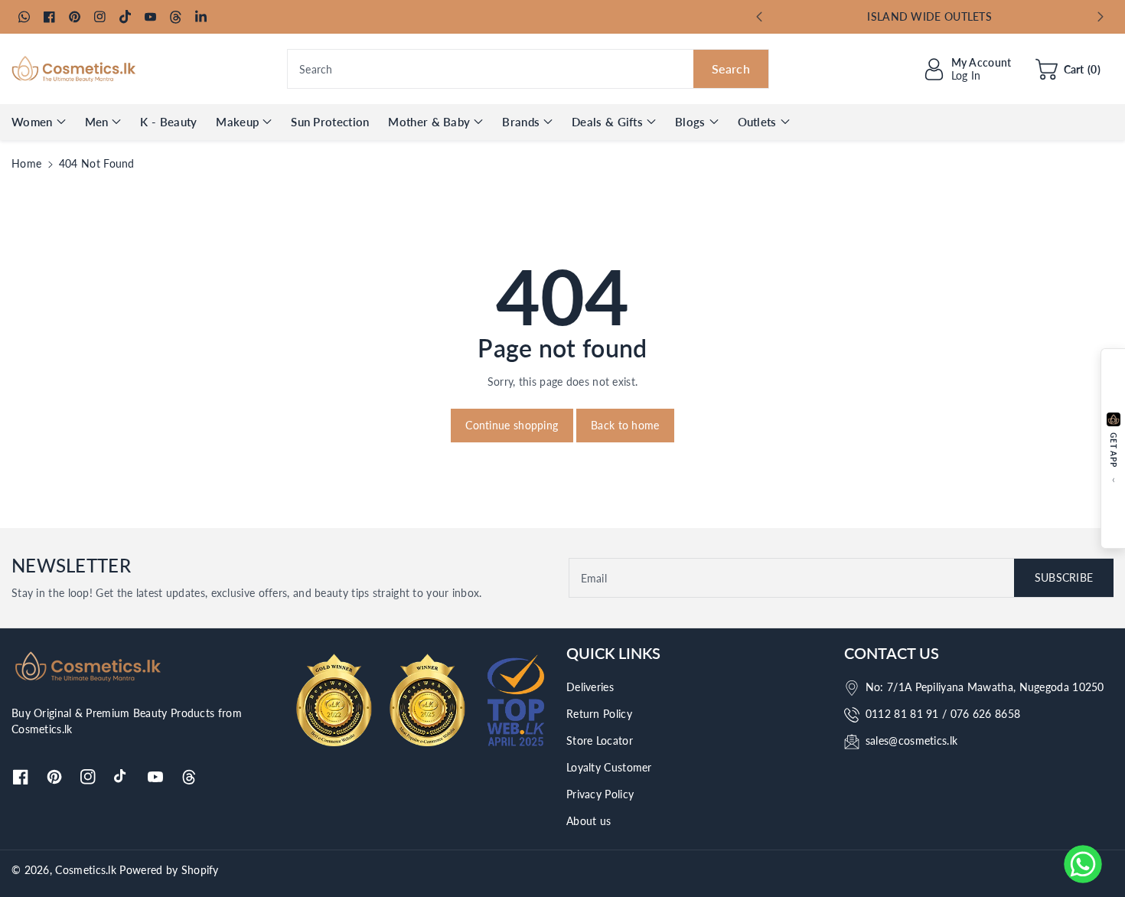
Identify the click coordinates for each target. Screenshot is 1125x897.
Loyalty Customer (609, 767)
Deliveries (590, 686)
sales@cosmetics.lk (911, 740)
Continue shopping (511, 425)
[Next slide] (1101, 17)
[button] (1068, 69)
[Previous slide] (759, 17)
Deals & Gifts (607, 122)
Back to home (625, 425)
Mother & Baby (429, 122)
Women (32, 122)
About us (588, 820)
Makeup (237, 122)
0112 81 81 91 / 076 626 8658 (943, 713)
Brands (521, 122)
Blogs (690, 122)
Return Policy (599, 713)
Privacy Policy (600, 794)
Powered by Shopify (168, 869)
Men (97, 122)
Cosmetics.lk (85, 869)
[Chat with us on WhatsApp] (1083, 864)
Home (26, 163)
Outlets (757, 122)
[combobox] (528, 69)
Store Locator (599, 740)
